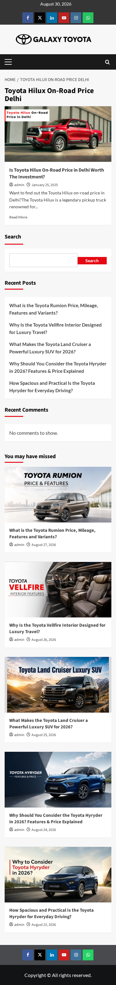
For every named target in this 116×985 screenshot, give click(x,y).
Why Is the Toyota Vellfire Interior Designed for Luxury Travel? (55, 328)
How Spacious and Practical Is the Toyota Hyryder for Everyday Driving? (52, 386)
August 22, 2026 (44, 924)
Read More (18, 217)
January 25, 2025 (45, 185)
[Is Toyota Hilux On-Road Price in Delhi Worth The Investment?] (58, 134)
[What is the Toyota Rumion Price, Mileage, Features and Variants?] (58, 495)
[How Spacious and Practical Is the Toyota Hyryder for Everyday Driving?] (58, 874)
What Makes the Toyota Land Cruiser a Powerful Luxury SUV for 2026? (50, 347)
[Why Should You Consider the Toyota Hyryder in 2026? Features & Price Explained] (58, 780)
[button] (10, 62)
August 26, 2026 (44, 639)
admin (19, 185)
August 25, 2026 (44, 735)
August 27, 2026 (44, 544)
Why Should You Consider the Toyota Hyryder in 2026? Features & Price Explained (57, 367)
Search (13, 237)
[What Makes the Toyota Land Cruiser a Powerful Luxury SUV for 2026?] (58, 685)
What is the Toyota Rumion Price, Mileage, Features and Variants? (53, 309)
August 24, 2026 (44, 829)
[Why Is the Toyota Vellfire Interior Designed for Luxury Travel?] (58, 589)
